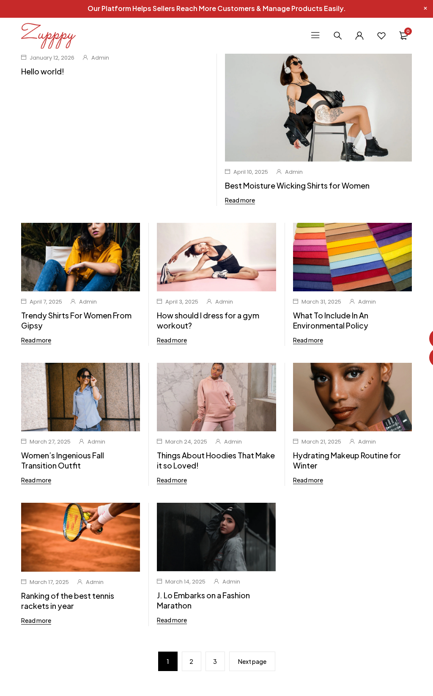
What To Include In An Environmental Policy (330, 320)
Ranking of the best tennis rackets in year (67, 601)
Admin (100, 58)
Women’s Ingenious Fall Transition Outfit (62, 460)
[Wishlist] (381, 35)
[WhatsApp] (423, 338)
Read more (240, 200)
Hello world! (42, 71)
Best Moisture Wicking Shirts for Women (297, 185)
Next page (252, 661)
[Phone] (423, 357)
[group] (216, 537)
